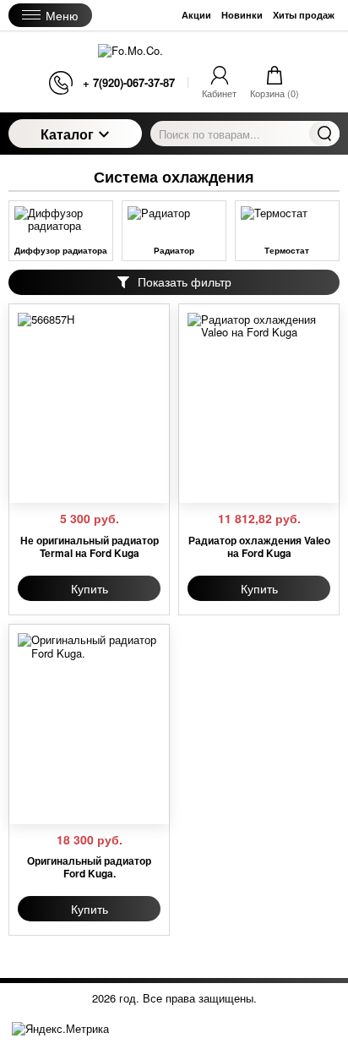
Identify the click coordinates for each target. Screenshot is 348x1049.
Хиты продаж (303, 14)
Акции (196, 14)
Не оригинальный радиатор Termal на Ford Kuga (89, 546)
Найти (324, 133)
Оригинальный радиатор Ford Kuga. (89, 867)
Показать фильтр (184, 281)
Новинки (242, 14)
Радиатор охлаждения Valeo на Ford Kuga (259, 546)
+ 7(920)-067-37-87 (129, 82)
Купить (89, 588)
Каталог (67, 134)
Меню (62, 15)
